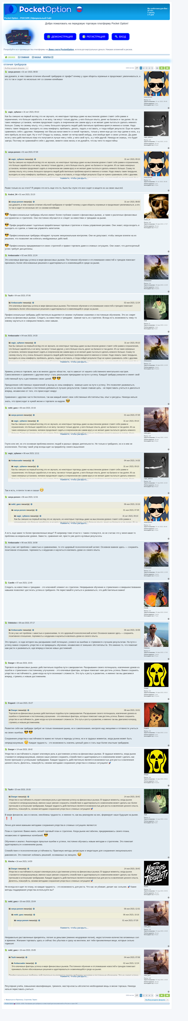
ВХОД (122, 36)
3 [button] (146, 68)
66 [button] (157, 68)
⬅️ (36, 57)
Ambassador (17, 303)
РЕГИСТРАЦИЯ (95, 36)
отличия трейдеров (15, 64)
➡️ (48, 57)
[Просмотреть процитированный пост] (35, 159)
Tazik (13, 957)
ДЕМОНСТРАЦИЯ (62, 36)
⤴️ (23, 57)
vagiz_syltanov (17, 159)
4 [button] (149, 68)
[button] (137, 68)
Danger (14, 710)
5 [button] (152, 68)
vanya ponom (17, 202)
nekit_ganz (16, 504)
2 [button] (143, 68)
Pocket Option (9, 1003)
